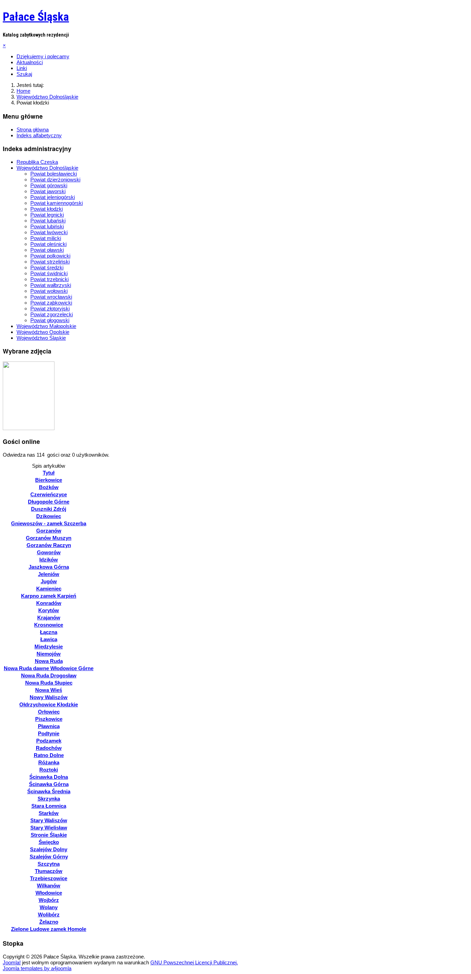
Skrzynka (49, 799)
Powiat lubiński (47, 226)
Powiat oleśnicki (48, 244)
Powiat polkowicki (50, 256)
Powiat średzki (46, 267)
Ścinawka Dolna (48, 777)
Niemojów (49, 654)
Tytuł (48, 473)
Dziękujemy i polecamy (43, 56)
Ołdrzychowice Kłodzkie (48, 704)
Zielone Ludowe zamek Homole (48, 929)
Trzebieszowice (48, 878)
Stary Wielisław (48, 828)
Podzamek (48, 741)
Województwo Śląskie (41, 338)
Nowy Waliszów (49, 697)
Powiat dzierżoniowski (55, 179)
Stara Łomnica (48, 806)
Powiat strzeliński (50, 262)
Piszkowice (48, 719)
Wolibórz (49, 914)
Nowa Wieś (48, 690)
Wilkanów (48, 885)
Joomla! (12, 962)
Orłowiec (49, 712)
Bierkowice (48, 480)
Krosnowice (48, 625)
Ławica (48, 639)
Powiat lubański (48, 220)
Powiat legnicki (47, 215)
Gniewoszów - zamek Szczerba (48, 523)
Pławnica (49, 726)
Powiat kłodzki (46, 209)
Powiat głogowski (49, 320)
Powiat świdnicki (49, 273)
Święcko (49, 842)
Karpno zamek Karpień (48, 596)
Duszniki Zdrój (48, 509)
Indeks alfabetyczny (39, 135)
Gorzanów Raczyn (49, 545)
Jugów (49, 581)
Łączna (48, 632)
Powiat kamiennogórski (56, 203)
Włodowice (49, 893)
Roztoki (48, 770)
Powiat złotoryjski (50, 308)
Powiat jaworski (48, 191)
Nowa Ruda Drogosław (49, 675)
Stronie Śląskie (49, 835)
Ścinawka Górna (49, 784)
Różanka (48, 762)
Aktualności (30, 62)
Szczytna (49, 864)
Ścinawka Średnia (48, 791)
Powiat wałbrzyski (50, 285)
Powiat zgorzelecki (51, 314)
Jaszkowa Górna (49, 567)
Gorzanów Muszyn (48, 538)
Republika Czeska (37, 162)
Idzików (48, 560)
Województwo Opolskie (43, 332)
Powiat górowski (48, 185)
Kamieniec (48, 589)
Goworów (49, 552)
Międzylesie (48, 646)
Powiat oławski (47, 250)
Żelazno (48, 922)
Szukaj (24, 74)
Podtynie (48, 733)
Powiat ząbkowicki (51, 303)
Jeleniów (48, 574)
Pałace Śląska (36, 16)
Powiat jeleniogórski (52, 197)
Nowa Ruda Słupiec (48, 683)
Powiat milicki (45, 238)
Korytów (48, 610)
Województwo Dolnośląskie (47, 168)
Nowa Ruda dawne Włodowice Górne (48, 668)
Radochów (49, 748)
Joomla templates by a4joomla (37, 968)
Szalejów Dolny (48, 849)
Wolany (49, 907)
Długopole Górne (48, 502)
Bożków (49, 487)
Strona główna (33, 129)
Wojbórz (49, 900)
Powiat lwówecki (49, 232)
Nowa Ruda (49, 661)
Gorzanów (48, 531)
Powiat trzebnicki (49, 279)
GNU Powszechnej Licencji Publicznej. (194, 962)
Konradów (48, 603)
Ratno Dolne (49, 755)
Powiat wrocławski (51, 297)
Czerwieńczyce (48, 494)
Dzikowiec (48, 516)
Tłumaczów (48, 871)
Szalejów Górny (49, 856)
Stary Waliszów (48, 820)
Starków (49, 813)
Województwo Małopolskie (46, 326)
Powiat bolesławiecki (53, 174)
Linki (22, 68)
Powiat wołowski (49, 291)
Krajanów (48, 617)
